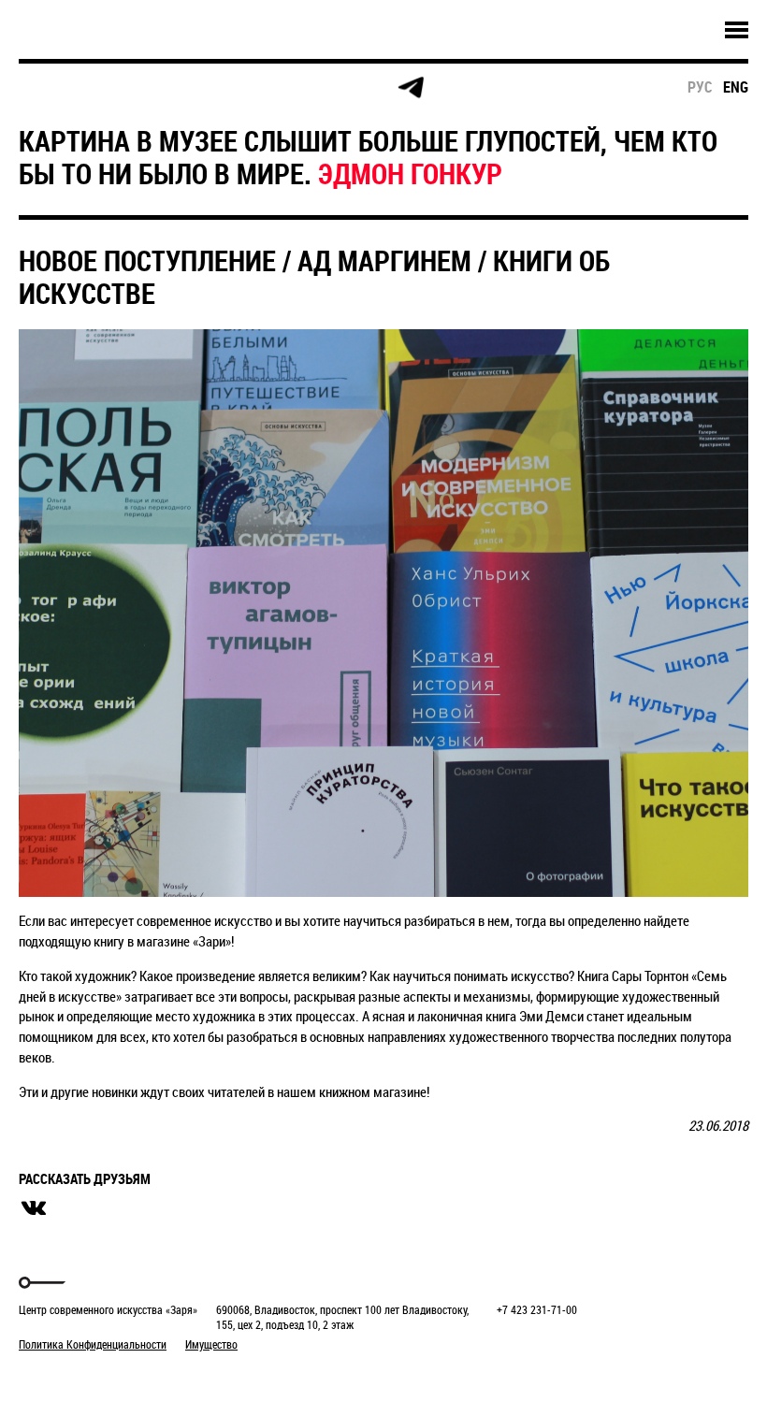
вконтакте (34, 1208)
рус (700, 87)
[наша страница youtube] (338, 88)
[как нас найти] (195, 88)
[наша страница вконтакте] (267, 88)
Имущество (211, 1344)
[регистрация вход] (123, 87)
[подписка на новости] (51, 87)
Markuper (67, 1379)
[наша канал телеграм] (411, 88)
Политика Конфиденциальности (92, 1344)
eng (735, 87)
